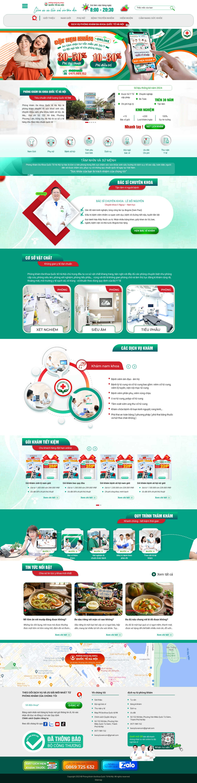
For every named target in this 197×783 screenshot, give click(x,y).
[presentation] (128, 366)
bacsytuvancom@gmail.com (106, 735)
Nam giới (66, 18)
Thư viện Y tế (165, 151)
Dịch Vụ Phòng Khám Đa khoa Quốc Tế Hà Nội (97, 24)
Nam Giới (31, 151)
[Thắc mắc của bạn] (172, 8)
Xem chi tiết (49, 497)
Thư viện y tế (99, 708)
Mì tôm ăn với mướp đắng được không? (44, 619)
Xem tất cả (165, 574)
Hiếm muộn (126, 18)
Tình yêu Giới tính (89, 151)
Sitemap (98, 780)
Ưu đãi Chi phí (146, 151)
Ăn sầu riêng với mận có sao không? (94, 619)
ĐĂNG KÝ (73, 705)
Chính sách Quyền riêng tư (35, 718)
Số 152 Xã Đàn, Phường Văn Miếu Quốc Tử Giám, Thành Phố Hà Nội (106, 724)
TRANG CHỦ (36, 18)
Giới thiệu (49, 18)
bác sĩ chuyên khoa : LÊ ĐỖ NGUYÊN (120, 201)
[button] (87, 122)
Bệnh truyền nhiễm (102, 18)
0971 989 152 (100, 731)
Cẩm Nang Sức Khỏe (150, 18)
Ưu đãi (133, 713)
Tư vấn (133, 700)
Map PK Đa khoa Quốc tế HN (106, 713)
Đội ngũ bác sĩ (127, 151)
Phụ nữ (81, 18)
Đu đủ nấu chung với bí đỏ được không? (146, 619)
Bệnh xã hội (70, 151)
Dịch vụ (108, 151)
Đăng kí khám (136, 704)
